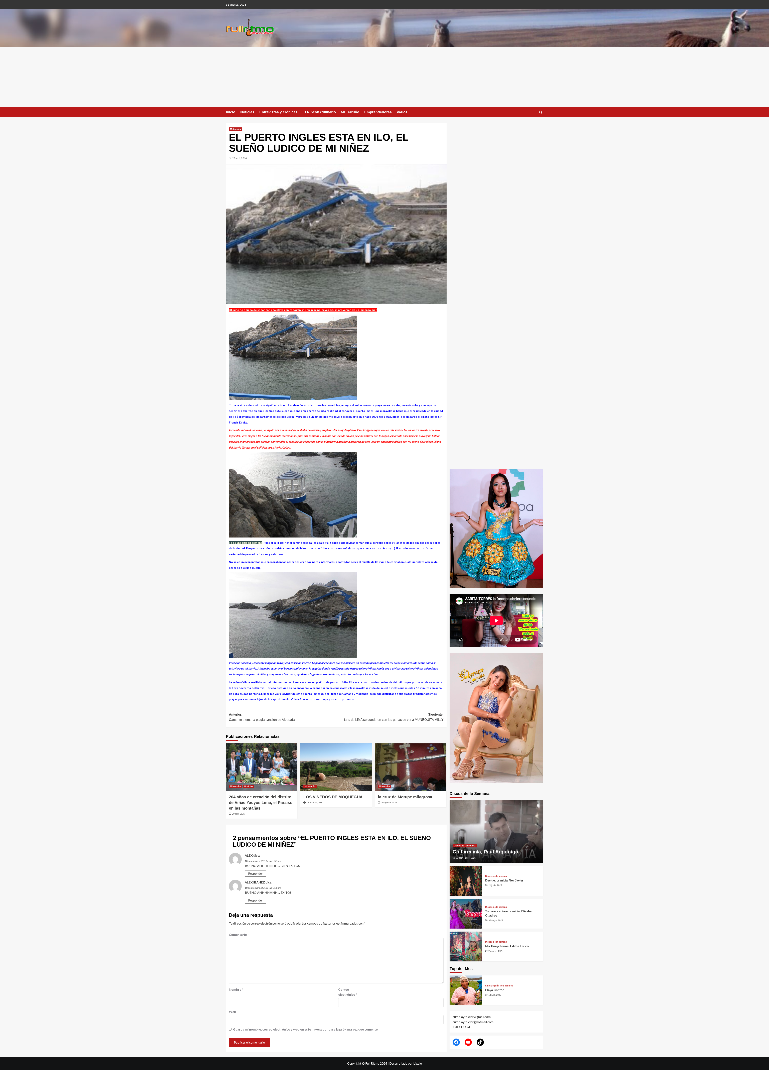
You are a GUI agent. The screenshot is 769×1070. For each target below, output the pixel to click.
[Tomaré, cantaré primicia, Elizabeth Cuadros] (466, 914)
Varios (402, 112)
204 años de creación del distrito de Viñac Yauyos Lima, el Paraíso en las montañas (260, 802)
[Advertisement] (384, 77)
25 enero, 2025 (495, 951)
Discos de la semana (464, 845)
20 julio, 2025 (238, 814)
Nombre (236, 989)
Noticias (247, 112)
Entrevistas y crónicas (278, 112)
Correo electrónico (347, 991)
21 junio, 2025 (495, 885)
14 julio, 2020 (494, 995)
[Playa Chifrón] (466, 990)
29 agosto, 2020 (389, 802)
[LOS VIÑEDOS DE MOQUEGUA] (336, 767)
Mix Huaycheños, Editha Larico (507, 946)
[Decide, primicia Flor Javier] (466, 881)
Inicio (230, 112)
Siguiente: (394, 717)
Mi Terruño (350, 112)
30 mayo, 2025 (495, 920)
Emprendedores (378, 112)
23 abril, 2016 (239, 158)
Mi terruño (235, 129)
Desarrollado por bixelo (405, 1063)
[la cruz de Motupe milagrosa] (410, 767)
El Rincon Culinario (319, 112)
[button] (540, 112)
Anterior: (262, 717)
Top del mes (506, 986)
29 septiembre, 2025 (466, 858)
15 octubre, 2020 (315, 802)
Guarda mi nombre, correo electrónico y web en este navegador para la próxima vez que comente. (305, 1029)
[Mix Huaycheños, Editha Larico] (466, 946)
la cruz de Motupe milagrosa (405, 797)
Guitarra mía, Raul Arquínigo (485, 851)
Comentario (239, 934)
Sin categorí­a (492, 986)
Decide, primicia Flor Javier (504, 880)
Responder (255, 873)
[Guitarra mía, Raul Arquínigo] (496, 831)
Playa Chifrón (494, 990)
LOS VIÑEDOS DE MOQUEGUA (332, 797)
